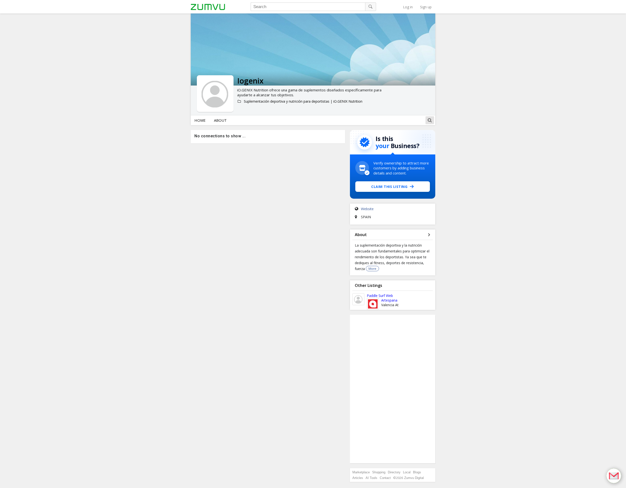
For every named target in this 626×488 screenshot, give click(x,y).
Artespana (389, 300)
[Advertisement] (392, 389)
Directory (394, 472)
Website (367, 208)
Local (407, 472)
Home (200, 120)
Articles (357, 477)
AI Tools (371, 477)
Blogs (417, 472)
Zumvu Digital (414, 477)
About (220, 120)
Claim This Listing (389, 186)
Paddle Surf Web (380, 295)
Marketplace (361, 472)
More (372, 268)
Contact (385, 477)
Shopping (378, 472)
